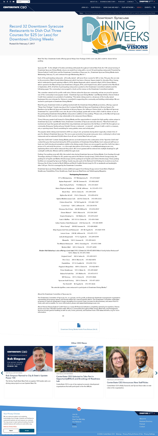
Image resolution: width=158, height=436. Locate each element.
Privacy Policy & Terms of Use (133, 434)
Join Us (84, 7)
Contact (130, 2)
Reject (11, 430)
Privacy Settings (149, 434)
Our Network (128, 7)
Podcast (121, 2)
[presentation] (0, 373)
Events (148, 7)
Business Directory (107, 2)
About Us (93, 2)
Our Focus (96, 7)
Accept (27, 430)
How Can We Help (111, 7)
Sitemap (119, 434)
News (81, 13)
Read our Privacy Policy (10, 426)
